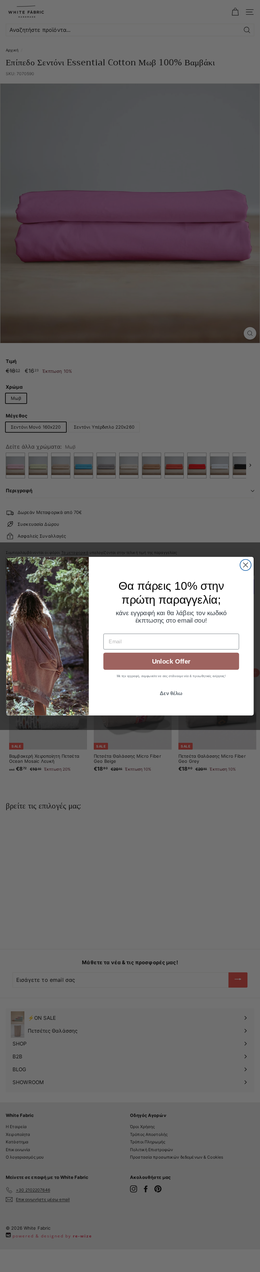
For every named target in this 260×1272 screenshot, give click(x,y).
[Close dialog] (245, 564)
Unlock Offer (171, 661)
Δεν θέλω (171, 693)
